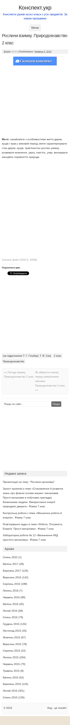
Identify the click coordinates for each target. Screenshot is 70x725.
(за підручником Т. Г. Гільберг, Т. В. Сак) (27, 355)
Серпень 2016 (11, 583)
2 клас (57, 355)
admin (14, 51)
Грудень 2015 (11, 623)
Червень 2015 (11, 664)
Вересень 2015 (12, 644)
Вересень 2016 (12, 577)
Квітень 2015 (10, 677)
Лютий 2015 (10, 690)
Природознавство (13, 361)
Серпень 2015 (11, 650)
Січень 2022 (10, 557)
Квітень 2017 (10, 563)
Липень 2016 (10, 590)
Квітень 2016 (10, 604)
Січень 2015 (10, 697)
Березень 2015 (12, 683)
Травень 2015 (11, 670)
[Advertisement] (35, 100)
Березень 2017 (12, 570)
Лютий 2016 (10, 610)
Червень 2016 (11, 597)
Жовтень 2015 (11, 637)
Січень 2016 (10, 617)
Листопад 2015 (12, 630)
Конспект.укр (35, 7)
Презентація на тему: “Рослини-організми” (29, 481)
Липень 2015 (10, 657)
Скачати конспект (36, 61)
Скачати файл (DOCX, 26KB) (19, 259)
